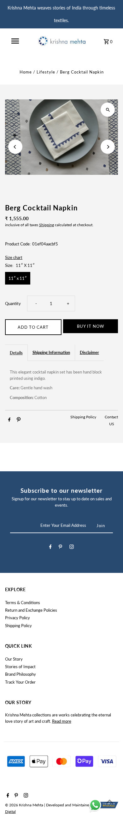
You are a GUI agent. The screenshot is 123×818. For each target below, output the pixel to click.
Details (16, 352)
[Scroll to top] (109, 801)
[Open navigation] (15, 41)
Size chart (13, 258)
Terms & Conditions (22, 602)
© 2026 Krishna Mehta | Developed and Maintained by (51, 805)
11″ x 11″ (18, 278)
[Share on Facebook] (9, 420)
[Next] (108, 147)
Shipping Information (51, 352)
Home (26, 71)
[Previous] (15, 147)
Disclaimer (89, 352)
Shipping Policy (83, 417)
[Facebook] (50, 547)
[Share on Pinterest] (18, 420)
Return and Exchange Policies (31, 610)
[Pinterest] (60, 547)
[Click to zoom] (108, 110)
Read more (61, 721)
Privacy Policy (17, 617)
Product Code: (18, 243)
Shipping (46, 224)
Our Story (14, 659)
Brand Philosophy (20, 674)
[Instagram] (71, 547)
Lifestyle (46, 71)
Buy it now (90, 326)
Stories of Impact (20, 666)
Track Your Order (20, 682)
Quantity (13, 303)
